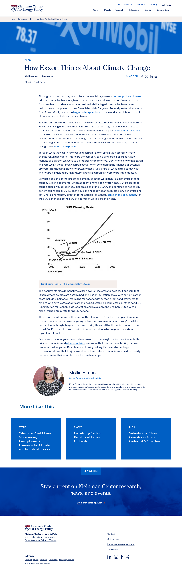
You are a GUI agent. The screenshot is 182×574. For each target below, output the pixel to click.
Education (134, 10)
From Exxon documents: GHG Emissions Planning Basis (65, 284)
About (95, 10)
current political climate (127, 96)
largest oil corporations (86, 112)
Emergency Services (66, 560)
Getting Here (113, 539)
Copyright (28, 560)
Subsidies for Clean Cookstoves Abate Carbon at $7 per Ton (144, 437)
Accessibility (53, 560)
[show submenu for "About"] (99, 10)
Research (119, 10)
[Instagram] (116, 557)
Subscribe (129, 5)
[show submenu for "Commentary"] (170, 10)
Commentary (163, 10)
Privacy (35, 560)
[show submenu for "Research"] (124, 10)
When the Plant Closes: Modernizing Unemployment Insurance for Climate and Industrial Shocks (35, 441)
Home (13, 19)
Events (148, 10)
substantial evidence (127, 130)
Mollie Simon (82, 373)
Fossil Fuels (39, 82)
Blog (31, 19)
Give (118, 5)
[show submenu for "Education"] (140, 10)
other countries (75, 343)
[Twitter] (127, 557)
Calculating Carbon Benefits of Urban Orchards (87, 437)
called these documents (121, 195)
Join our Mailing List (89, 503)
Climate (28, 82)
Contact (141, 5)
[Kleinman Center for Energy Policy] (27, 8)
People (107, 10)
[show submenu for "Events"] (152, 10)
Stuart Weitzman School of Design (40, 540)
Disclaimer (43, 560)
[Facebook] (122, 557)
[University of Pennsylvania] (166, 5)
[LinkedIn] (109, 557)
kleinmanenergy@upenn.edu (120, 544)
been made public (65, 146)
